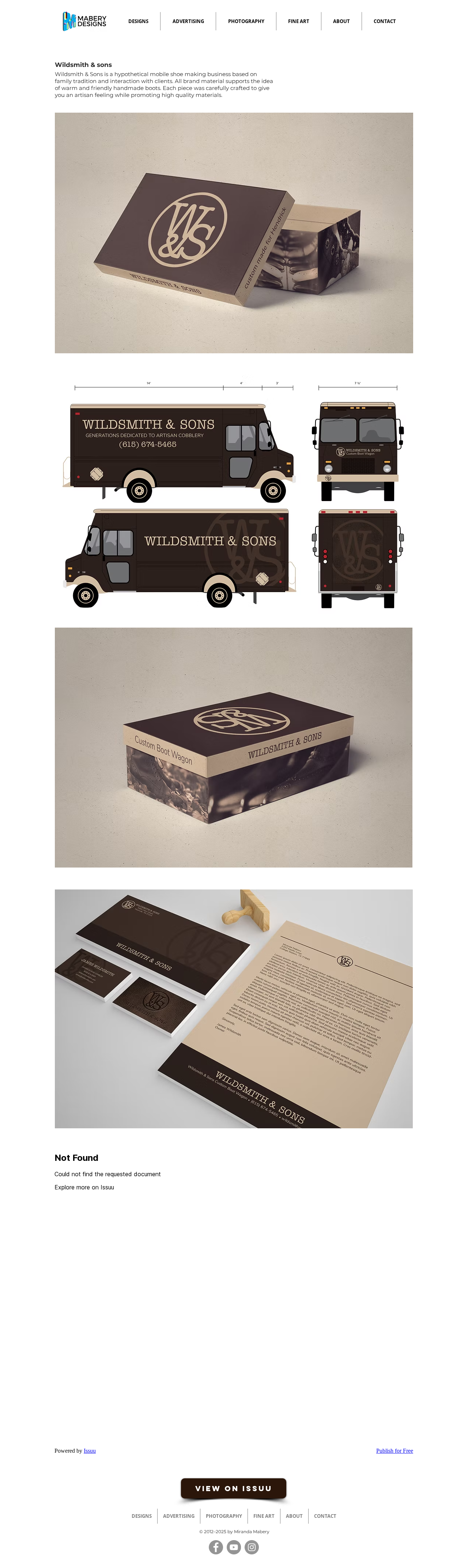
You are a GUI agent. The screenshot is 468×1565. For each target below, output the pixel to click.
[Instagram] (252, 1547)
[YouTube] (234, 1547)
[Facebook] (216, 1547)
